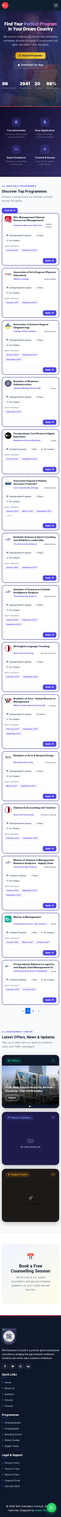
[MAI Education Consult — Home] (5, 5)
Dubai (53, 441)
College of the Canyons (24, 331)
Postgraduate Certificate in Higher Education (34, 435)
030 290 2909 (12, 1486)
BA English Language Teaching (31, 646)
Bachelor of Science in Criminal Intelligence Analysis (31, 591)
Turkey (53, 388)
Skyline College (21, 279)
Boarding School (13, 1434)
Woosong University (23, 762)
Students (9, 1394)
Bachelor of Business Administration (25, 383)
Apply (48, 260)
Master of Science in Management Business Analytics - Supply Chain (33, 862)
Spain (53, 924)
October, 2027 (43, 942)
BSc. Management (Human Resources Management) (28, 219)
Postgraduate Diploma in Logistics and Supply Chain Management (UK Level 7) (34, 966)
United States (49, 225)
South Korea (50, 762)
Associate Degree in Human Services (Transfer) (29, 482)
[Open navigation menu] (56, 5)
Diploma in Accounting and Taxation (34, 807)
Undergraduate (13, 1422)
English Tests (12, 1446)
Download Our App (32, 64)
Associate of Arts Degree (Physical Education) (34, 274)
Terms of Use (12, 1468)
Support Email (12, 1480)
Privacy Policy (12, 1462)
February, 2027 (12, 677)
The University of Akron (25, 544)
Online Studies (12, 1440)
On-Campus (14, 240)
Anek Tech (41, 1510)
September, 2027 (29, 250)
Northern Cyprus (48, 653)
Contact (9, 1406)
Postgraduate (12, 1428)
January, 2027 (12, 250)
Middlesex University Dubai (27, 440)
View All (8, 210)
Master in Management (27, 917)
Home (8, 1382)
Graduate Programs (17, 449)
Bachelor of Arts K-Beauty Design (33, 755)
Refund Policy (12, 1474)
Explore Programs (32, 55)
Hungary (52, 706)
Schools (9, 1400)
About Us (10, 1388)
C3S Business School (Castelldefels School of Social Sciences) (31, 971)
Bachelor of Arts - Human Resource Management (34, 700)
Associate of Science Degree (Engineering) (30, 326)
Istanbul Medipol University (27, 388)
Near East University (23, 653)
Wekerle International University (29, 705)
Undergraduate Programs (20, 235)
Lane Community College (25, 488)
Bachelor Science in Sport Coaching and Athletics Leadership (34, 539)
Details (12, 1097)
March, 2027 (27, 511)
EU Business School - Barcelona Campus (31, 924)
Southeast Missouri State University (28, 225)
